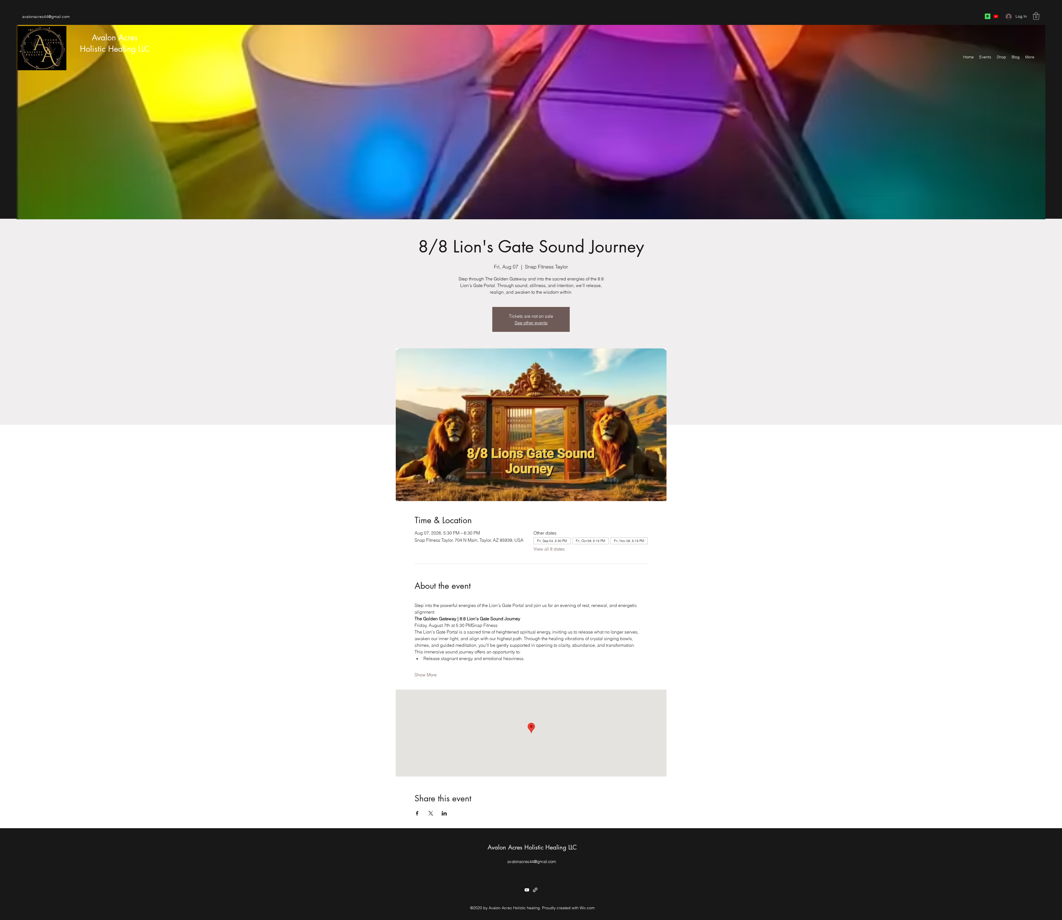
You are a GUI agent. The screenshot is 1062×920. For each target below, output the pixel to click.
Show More (426, 674)
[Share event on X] (430, 813)
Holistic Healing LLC (115, 48)
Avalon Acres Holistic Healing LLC (532, 847)
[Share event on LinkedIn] (444, 813)
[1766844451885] (987, 16)
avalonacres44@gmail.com (46, 16)
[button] (1036, 16)
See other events (531, 322)
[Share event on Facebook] (417, 813)
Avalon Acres (115, 37)
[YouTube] (996, 16)
